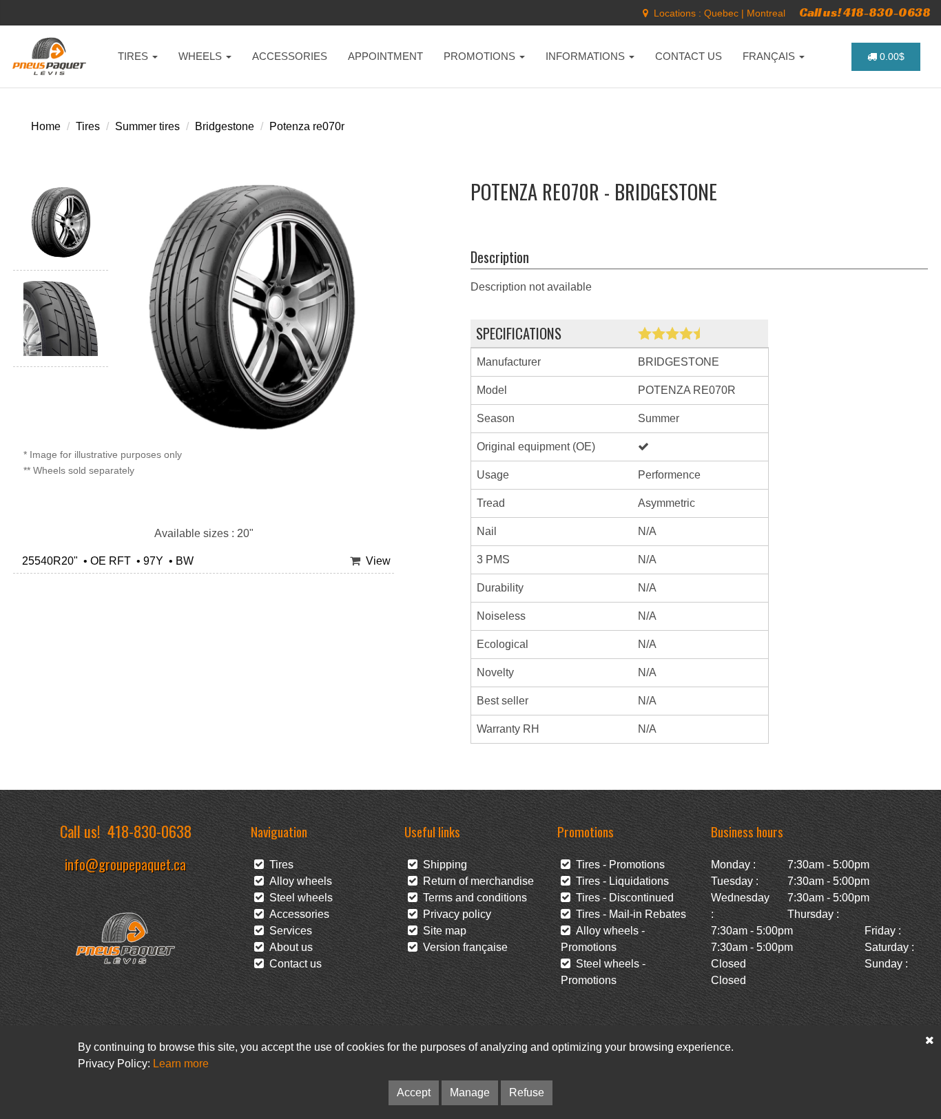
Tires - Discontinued (622, 897)
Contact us (293, 964)
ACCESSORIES (289, 56)
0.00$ (890, 56)
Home (46, 126)
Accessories (296, 914)
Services (288, 931)
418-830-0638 (149, 830)
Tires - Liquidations (619, 881)
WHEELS (201, 56)
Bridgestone (224, 126)
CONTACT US (688, 56)
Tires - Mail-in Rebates (628, 914)
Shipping (442, 864)
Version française (462, 947)
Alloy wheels (298, 881)
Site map (441, 931)
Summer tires (147, 126)
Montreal (766, 13)
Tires (88, 126)
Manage (470, 1092)
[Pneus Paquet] (50, 56)
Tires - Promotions (617, 864)
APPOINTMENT (385, 56)
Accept (414, 1092)
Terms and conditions (472, 897)
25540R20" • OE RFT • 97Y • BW (105, 561)
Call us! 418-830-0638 (865, 12)
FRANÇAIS (770, 56)
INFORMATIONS (587, 56)
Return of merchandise (475, 881)
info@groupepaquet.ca (125, 864)
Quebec (721, 13)
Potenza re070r (306, 126)
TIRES (134, 56)
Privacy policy (454, 914)
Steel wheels (298, 897)
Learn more (181, 1063)
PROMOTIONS (481, 56)
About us (288, 947)
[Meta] (645, 13)
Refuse (526, 1092)
